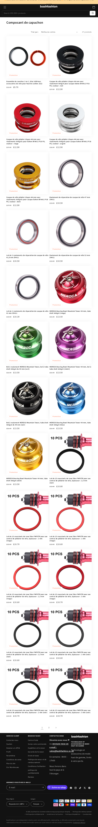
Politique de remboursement (82, 812)
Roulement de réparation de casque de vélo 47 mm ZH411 (70, 198)
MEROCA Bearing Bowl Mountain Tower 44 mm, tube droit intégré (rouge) (70, 312)
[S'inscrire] (43, 787)
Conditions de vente (13, 760)
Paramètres (10, 756)
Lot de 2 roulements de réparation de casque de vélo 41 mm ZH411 (27, 312)
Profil (8, 752)
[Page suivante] (56, 727)
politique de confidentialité (33, 771)
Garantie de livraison (36, 752)
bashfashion (35, 812)
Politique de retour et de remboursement (37, 761)
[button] (5, 7)
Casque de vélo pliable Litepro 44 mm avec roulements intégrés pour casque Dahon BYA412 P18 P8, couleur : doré (27, 199)
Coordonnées (87, 814)
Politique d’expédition (72, 814)
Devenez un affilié (13, 748)
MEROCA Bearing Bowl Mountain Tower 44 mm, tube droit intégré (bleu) (70, 424)
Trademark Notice (79, 823)
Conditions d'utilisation (36, 766)
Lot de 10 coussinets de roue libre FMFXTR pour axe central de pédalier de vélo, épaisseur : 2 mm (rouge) (26, 538)
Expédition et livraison (36, 748)
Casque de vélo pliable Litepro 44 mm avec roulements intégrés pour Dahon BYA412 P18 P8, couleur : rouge (25, 141)
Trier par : (35, 32)
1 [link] (42, 727)
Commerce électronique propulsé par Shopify (55, 812)
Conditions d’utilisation (55, 814)
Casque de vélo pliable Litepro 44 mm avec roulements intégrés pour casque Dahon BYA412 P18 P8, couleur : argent (70, 141)
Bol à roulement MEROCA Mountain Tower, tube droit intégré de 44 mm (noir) (27, 424)
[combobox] (46, 13)
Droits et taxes (33, 756)
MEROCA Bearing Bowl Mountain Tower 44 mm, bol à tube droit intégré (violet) (70, 368)
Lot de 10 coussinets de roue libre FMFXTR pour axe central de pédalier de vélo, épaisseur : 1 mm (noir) (70, 653)
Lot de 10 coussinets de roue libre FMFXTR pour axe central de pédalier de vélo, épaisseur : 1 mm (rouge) (70, 538)
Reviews (31, 777)
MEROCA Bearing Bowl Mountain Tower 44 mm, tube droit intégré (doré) (27, 479)
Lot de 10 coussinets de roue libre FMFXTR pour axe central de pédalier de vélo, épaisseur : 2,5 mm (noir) (70, 480)
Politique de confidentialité (35, 814)
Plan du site (10, 763)
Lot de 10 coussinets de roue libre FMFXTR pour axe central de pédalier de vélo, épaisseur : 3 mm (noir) (70, 711)
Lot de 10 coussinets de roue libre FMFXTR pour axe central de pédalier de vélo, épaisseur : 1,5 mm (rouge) (26, 596)
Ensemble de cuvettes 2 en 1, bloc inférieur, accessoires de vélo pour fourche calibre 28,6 (24, 82)
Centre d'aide (33, 740)
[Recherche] (92, 13)
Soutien (9, 744)
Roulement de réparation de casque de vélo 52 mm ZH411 (70, 256)
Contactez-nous (12, 740)
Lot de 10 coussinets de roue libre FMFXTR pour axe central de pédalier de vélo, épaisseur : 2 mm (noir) (26, 711)
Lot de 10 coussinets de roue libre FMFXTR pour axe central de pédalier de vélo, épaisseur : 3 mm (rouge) (70, 596)
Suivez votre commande (37, 744)
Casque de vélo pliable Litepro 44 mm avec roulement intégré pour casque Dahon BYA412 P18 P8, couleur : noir (70, 83)
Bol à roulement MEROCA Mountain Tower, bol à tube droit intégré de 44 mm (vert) (27, 368)
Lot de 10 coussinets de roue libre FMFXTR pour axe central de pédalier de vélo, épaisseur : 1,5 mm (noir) (26, 654)
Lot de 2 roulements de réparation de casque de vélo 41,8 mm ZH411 (27, 256)
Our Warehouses (12, 767)
